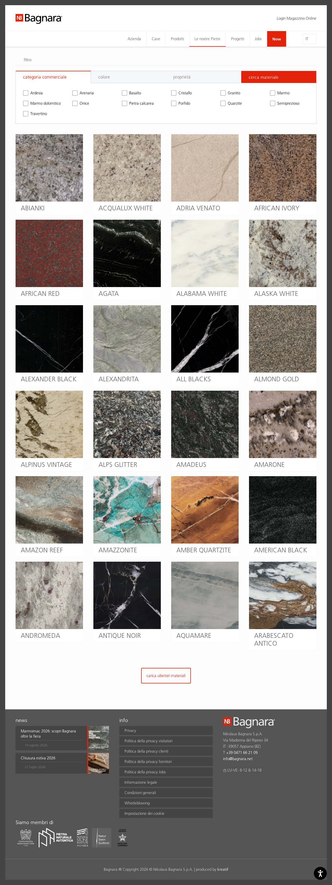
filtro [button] (27, 59)
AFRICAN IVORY (276, 208)
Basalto (135, 92)
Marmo (283, 92)
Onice (84, 103)
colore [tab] (104, 77)
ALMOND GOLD (276, 379)
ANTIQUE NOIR (120, 635)
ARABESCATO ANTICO (273, 639)
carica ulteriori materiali (166, 675)
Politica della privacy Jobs (145, 771)
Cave (156, 38)
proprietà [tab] (182, 77)
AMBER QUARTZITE (203, 550)
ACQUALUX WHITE (126, 208)
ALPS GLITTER (118, 464)
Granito (234, 92)
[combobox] (278, 77)
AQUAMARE (193, 635)
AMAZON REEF (42, 550)
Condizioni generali (140, 792)
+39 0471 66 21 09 (242, 752)
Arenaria (87, 92)
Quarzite (235, 103)
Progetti (237, 38)
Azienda (134, 38)
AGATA (109, 293)
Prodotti (177, 38)
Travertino (38, 113)
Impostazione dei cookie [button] (144, 813)
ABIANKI (33, 208)
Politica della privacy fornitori (148, 761)
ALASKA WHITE (276, 293)
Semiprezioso (288, 103)
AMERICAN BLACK (280, 550)
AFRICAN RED (40, 293)
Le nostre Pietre (207, 38)
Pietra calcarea (141, 103)
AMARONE (269, 464)
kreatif (222, 869)
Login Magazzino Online (296, 18)
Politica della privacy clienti (146, 751)
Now (276, 38)
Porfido (184, 103)
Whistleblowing (137, 803)
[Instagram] (236, 783)
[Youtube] (256, 783)
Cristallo (185, 92)
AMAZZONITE (118, 550)
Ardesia (36, 92)
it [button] (307, 38)
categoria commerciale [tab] (45, 77)
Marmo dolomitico (45, 103)
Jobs (258, 38)
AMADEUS (191, 464)
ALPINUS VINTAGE (46, 464)
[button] (52, 738)
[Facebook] (226, 783)
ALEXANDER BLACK (49, 379)
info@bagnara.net (238, 758)
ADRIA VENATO (198, 208)
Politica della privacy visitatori (148, 740)
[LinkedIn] (246, 783)
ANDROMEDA (40, 635)
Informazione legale (141, 782)
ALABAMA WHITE (201, 293)
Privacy (130, 730)
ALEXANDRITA (119, 379)
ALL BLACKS (193, 379)
